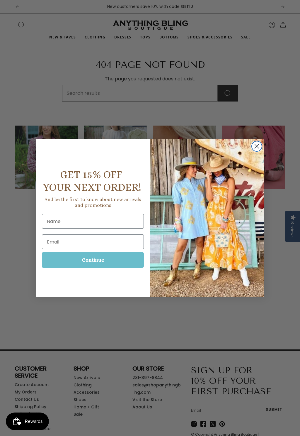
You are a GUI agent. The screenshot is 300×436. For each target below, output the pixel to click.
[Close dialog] (257, 146)
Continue (93, 260)
